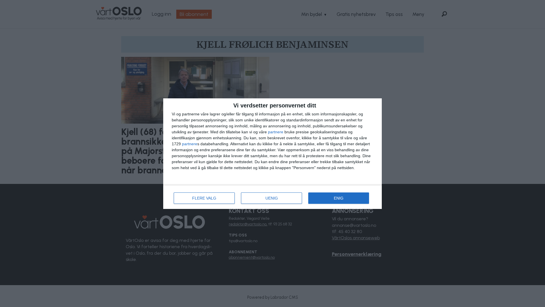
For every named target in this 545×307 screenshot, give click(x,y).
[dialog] (272, 153)
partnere (275, 132)
